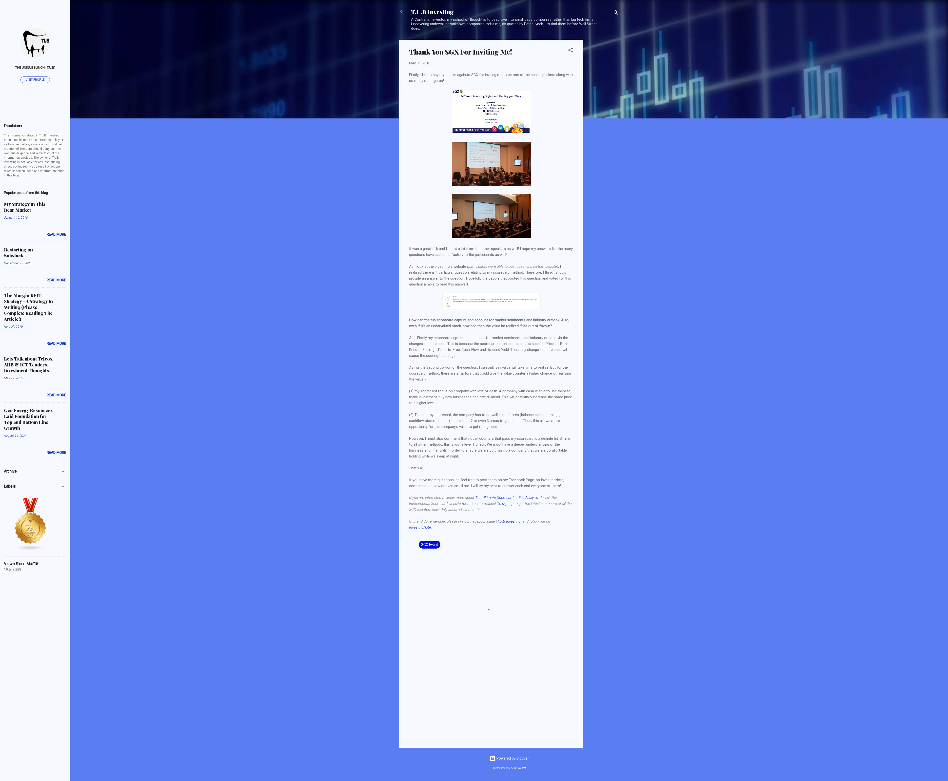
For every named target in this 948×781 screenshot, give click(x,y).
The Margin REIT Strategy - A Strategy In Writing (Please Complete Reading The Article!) (28, 307)
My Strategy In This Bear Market (24, 207)
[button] (570, 51)
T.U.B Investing (432, 12)
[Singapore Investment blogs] (30, 550)
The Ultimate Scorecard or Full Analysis (506, 497)
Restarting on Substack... (18, 253)
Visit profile (35, 79)
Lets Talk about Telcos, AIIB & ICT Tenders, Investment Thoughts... (28, 365)
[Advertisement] (603, 114)
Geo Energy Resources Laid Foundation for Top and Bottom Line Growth (28, 419)
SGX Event (429, 544)
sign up (508, 503)
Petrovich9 (520, 768)
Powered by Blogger (512, 758)
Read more (56, 234)
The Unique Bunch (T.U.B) (35, 67)
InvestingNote (420, 527)
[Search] (616, 13)
